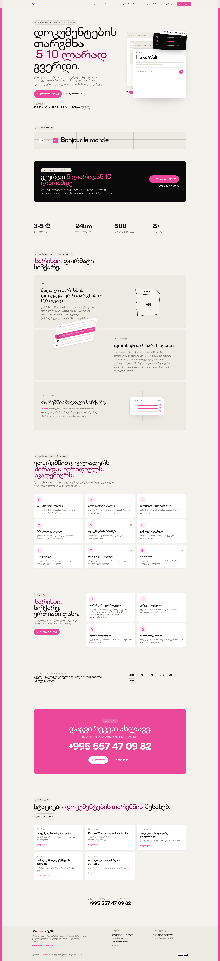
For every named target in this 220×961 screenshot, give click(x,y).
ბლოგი (146, 4)
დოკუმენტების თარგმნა (123, 935)
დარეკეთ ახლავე (49, 94)
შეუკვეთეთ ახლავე (165, 179)
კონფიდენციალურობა (162, 935)
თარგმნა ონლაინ (111, 4)
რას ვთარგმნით (74, 94)
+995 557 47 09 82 (50, 108)
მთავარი (95, 4)
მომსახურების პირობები (163, 938)
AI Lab (80, 955)
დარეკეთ (100, 760)
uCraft (44, 409)
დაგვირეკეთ (184, 4)
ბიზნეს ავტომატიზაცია (163, 4)
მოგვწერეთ (122, 760)
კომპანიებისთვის (131, 4)
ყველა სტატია (43, 817)
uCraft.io (44, 955)
